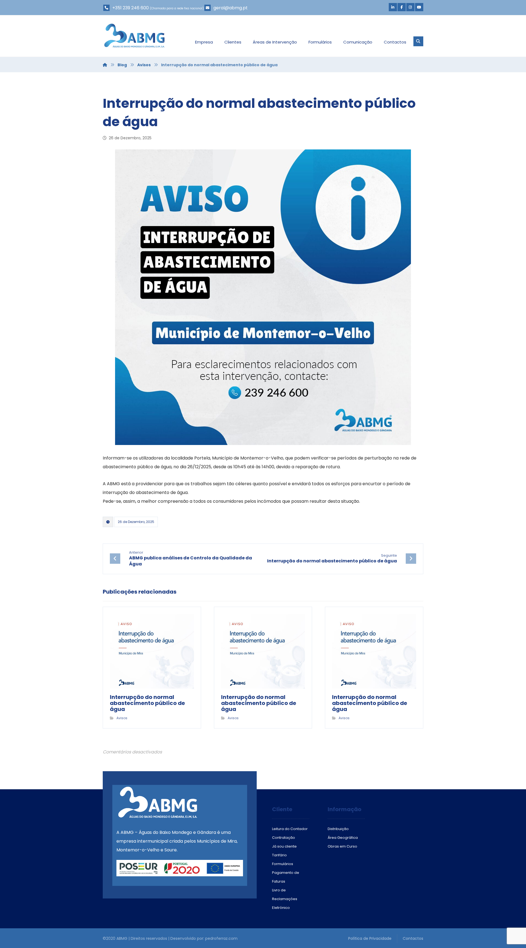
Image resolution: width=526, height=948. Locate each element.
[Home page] (105, 65)
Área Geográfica (343, 837)
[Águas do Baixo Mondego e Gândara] (134, 35)
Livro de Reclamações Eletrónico (284, 899)
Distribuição (338, 828)
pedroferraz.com (221, 938)
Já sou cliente (284, 846)
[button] (393, 7)
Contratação (283, 837)
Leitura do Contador (290, 828)
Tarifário (279, 855)
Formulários (282, 863)
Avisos (121, 718)
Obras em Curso (342, 846)
